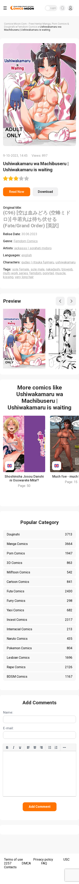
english (26, 255)
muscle (60, 273)
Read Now (16, 192)
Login (70, 8)
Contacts (10, 867)
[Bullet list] (49, 747)
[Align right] (41, 747)
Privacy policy (43, 859)
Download (45, 192)
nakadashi (53, 269)
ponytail (48, 273)
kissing (8, 277)
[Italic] (13, 747)
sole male (38, 269)
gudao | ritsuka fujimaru (37, 262)
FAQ (44, 863)
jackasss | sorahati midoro (33, 248)
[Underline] (20, 747)
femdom (35, 273)
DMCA (26, 863)
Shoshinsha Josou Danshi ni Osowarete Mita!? (24, 478)
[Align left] (28, 747)
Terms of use (13, 859)
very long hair (24, 277)
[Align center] (35, 747)
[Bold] (7, 747)
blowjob (67, 269)
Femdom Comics (26, 241)
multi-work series (15, 273)
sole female (20, 269)
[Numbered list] (56, 747)
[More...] (64, 747)
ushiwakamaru (66, 262)
